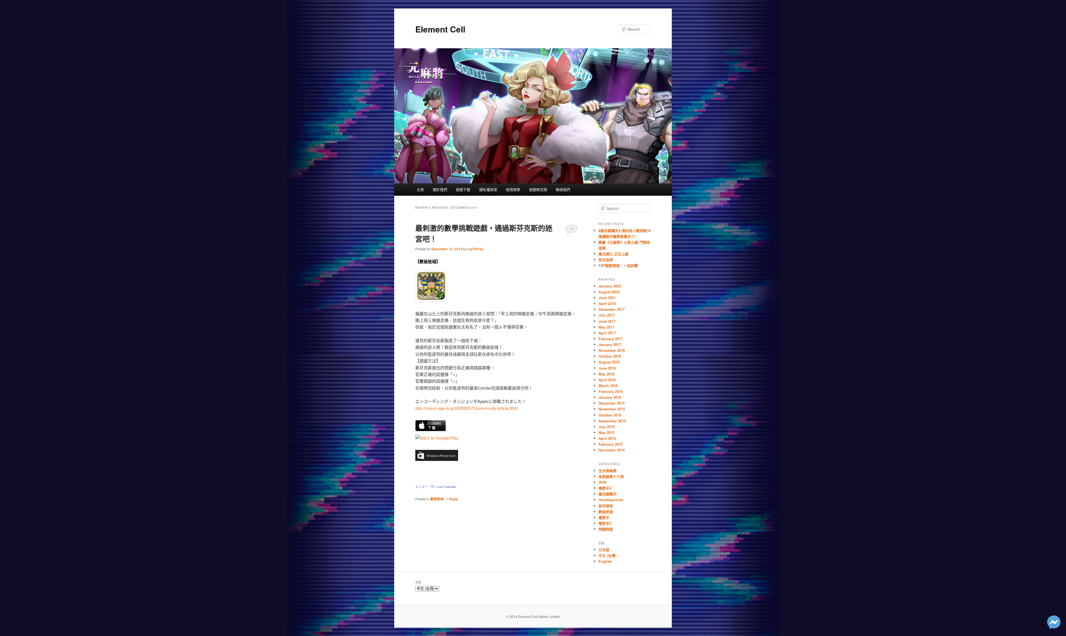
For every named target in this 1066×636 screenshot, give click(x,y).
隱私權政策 (488, 189)
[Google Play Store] (431, 300)
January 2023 (610, 286)
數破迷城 (437, 498)
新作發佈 (606, 505)
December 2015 (612, 403)
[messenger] (1053, 627)
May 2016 (606, 374)
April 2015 (607, 438)
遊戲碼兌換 (538, 189)
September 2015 (612, 420)
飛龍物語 (606, 529)
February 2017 (611, 338)
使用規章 (513, 189)
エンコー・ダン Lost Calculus (435, 486)
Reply (452, 498)
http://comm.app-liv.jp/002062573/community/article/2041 (466, 408)
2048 (602, 482)
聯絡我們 (563, 189)
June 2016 (607, 368)
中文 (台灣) (607, 555)
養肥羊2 (605, 523)
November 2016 (612, 350)
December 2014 (612, 450)
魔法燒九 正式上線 (613, 253)
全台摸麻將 (608, 470)
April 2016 (607, 379)
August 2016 (609, 362)
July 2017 (607, 315)
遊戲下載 (463, 189)
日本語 (604, 549)
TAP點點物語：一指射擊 (618, 265)
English (605, 561)
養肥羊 (604, 517)
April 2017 (607, 332)
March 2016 (608, 385)
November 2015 (612, 409)
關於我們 (440, 189)
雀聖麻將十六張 (611, 476)
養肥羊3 (605, 488)
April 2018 (607, 303)
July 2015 (607, 426)
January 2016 (610, 397)
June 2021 (607, 297)
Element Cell (440, 29)
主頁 (420, 189)
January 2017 (610, 344)
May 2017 (606, 327)
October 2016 (610, 356)
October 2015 (610, 415)
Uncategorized (611, 499)
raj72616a (475, 248)
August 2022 (609, 291)
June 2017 (607, 321)
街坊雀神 (606, 259)
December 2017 (612, 309)
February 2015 (611, 444)
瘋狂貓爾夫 (608, 493)
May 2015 (606, 432)
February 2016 (611, 391)
